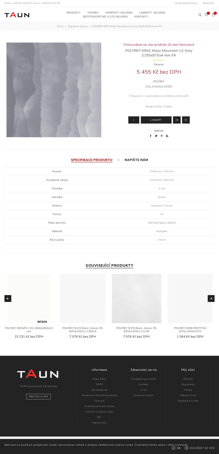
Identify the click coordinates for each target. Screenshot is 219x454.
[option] (29, 309)
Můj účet (188, 379)
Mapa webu (99, 379)
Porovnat (177, 120)
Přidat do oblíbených (32, 298)
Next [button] (211, 298)
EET (99, 417)
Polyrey (159, 81)
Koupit (39, 298)
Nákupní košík (188, 395)
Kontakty (144, 384)
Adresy (188, 389)
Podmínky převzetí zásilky (99, 406)
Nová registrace (186, 3)
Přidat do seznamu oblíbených (186, 120)
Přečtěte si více (38, 396)
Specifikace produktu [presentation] (91, 160)
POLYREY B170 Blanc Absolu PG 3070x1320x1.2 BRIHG (83, 330)
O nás (143, 389)
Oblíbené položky (188, 400)
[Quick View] (18, 298)
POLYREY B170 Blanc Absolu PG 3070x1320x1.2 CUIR (136, 330)
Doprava (99, 400)
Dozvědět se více (202, 448)
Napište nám (99, 422)
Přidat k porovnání (25, 298)
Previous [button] (7, 298)
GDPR (99, 384)
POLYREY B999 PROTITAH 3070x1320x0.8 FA (190, 330)
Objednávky (188, 384)
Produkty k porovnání (143, 379)
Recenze (159, 64)
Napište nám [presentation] (136, 160)
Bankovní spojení (144, 395)
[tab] (92, 160)
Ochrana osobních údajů (99, 411)
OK (179, 448)
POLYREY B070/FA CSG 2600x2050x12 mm (29, 330)
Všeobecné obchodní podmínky (99, 395)
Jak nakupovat (99, 389)
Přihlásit (209, 3)
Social (159, 130)
